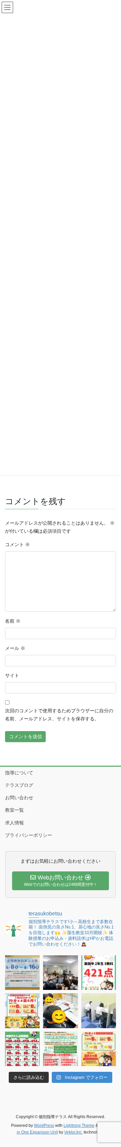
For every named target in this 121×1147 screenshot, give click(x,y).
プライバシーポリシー (28, 835)
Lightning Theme (79, 1125)
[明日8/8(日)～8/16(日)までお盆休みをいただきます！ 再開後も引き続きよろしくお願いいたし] (22, 972)
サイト (12, 675)
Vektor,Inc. (73, 1132)
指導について (19, 772)
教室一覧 (14, 810)
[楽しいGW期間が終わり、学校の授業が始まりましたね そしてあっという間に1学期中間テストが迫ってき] (98, 1049)
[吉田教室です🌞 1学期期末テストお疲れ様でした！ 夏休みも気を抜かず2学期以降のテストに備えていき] (98, 972)
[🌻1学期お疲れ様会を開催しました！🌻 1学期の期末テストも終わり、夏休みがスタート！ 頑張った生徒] (60, 972)
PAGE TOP (111, 1107)
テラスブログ (19, 785)
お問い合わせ (19, 797)
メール (15, 648)
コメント (17, 544)
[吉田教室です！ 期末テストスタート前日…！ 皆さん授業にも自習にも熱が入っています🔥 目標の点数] (60, 1010)
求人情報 (14, 822)
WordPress (44, 1125)
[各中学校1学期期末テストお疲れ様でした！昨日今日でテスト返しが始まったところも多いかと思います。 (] (22, 1010)
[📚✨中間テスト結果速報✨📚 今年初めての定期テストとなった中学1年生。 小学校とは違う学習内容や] (22, 1049)
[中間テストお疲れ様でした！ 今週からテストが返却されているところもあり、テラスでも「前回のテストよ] (60, 1049)
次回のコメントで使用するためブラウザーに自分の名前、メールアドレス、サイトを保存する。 (59, 714)
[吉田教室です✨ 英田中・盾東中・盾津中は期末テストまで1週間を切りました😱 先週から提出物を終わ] (98, 1010)
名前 (13, 621)
